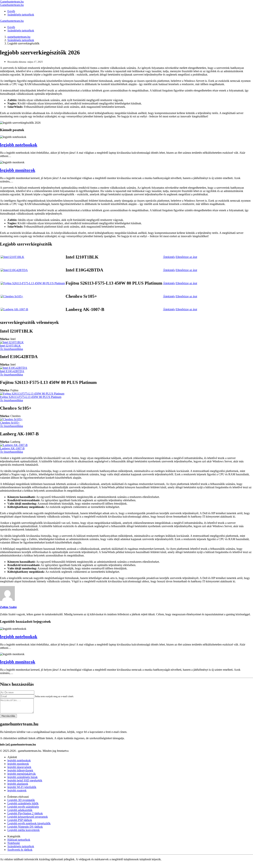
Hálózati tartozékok (18, 839)
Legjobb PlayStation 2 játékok (25, 813)
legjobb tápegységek (19, 767)
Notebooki (13, 843)
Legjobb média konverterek (23, 830)
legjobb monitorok (17, 170)
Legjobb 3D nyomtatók (21, 800)
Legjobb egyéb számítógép (23, 806)
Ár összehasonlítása (11, 349)
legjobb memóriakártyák (21, 773)
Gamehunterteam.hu (12, 1)
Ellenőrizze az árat (186, 256)
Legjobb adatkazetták (19, 810)
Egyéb (11, 11)
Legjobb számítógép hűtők (23, 803)
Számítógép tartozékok (20, 14)
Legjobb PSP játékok (19, 820)
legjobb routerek (16, 790)
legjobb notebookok (18, 144)
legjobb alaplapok (17, 783)
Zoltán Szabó (8, 607)
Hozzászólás (8, 716)
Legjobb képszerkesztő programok (27, 816)
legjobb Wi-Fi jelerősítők (21, 787)
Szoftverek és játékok (19, 849)
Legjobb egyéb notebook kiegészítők (29, 823)
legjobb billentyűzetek (20, 770)
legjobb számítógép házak (22, 777)
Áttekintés (169, 256)
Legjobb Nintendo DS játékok (25, 826)
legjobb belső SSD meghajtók (24, 780)
